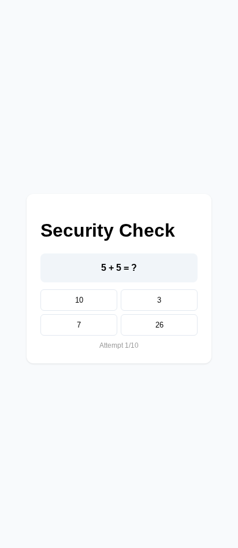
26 (159, 325)
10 (79, 300)
